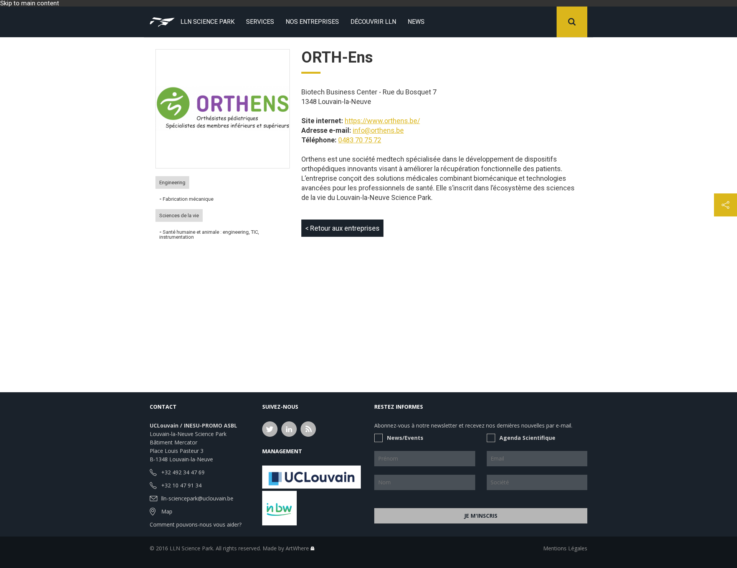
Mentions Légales (565, 548)
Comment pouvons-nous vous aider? (195, 524)
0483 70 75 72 (359, 140)
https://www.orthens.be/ (382, 121)
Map (166, 511)
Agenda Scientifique (527, 437)
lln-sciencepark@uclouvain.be (197, 498)
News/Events (405, 437)
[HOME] (162, 22)
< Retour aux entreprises (342, 228)
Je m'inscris (480, 515)
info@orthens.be (378, 130)
